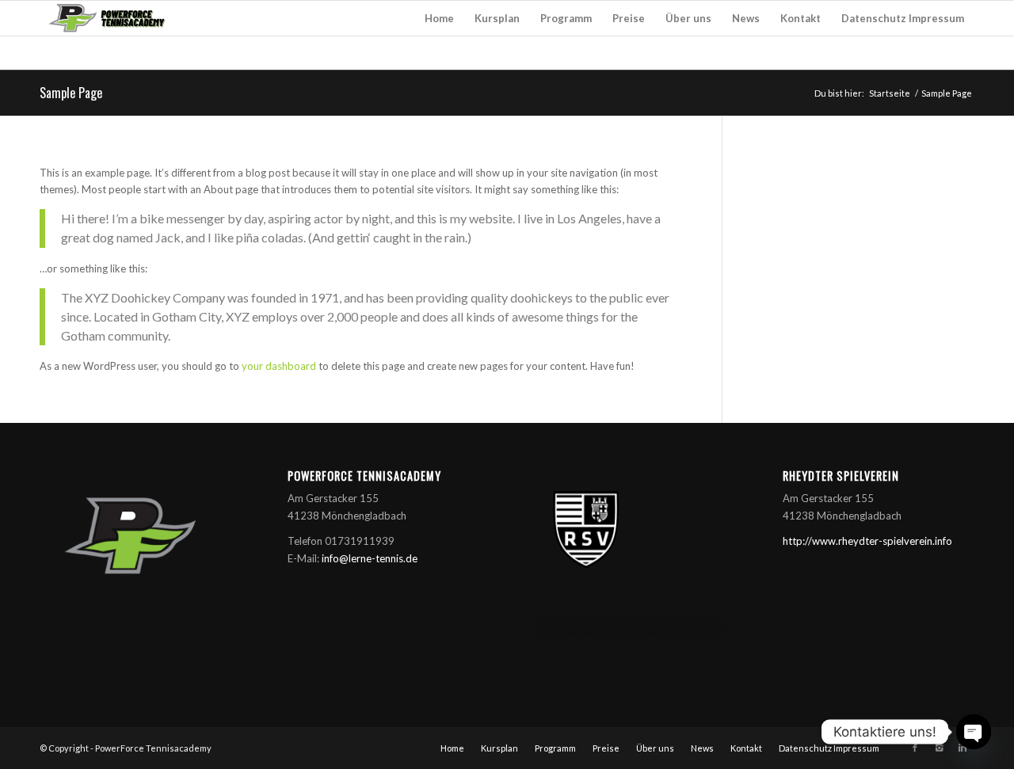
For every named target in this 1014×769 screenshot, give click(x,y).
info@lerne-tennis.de (369, 558)
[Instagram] (939, 747)
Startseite (889, 93)
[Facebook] (915, 747)
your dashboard (279, 366)
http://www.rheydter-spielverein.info (867, 541)
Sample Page (71, 92)
